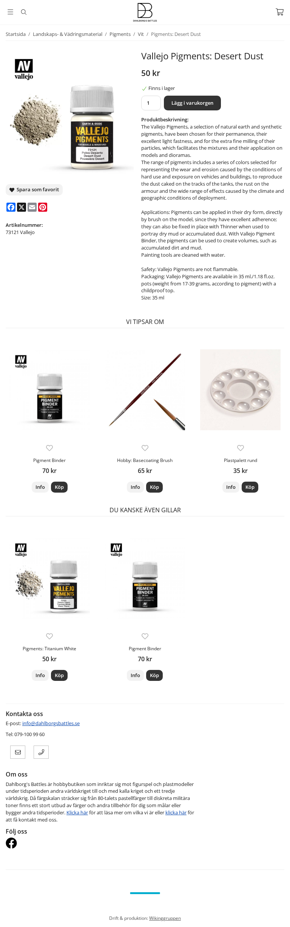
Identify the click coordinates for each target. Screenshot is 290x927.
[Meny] (10, 12)
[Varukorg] (279, 12)
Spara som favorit (36, 189)
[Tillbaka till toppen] (279, 916)
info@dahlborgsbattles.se (51, 723)
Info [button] (40, 487)
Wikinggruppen (165, 918)
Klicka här (77, 812)
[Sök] (23, 12)
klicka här (176, 812)
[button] (59, 487)
